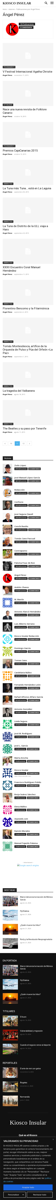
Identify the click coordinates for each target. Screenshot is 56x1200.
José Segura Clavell (23, 514)
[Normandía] (10, 1101)
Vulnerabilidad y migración (31, 1031)
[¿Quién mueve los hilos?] (10, 929)
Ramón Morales (22, 831)
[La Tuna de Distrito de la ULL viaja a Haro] (28, 210)
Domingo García (22, 648)
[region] (28, 1168)
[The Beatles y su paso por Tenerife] (28, 412)
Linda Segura (20, 721)
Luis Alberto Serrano (24, 624)
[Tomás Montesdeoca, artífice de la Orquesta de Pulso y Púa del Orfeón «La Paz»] (28, 330)
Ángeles (23, 1083)
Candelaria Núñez (23, 672)
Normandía (25, 1097)
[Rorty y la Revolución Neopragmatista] (10, 943)
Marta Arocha (21, 758)
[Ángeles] (10, 1086)
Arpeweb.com (21, 819)
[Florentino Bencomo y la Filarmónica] (28, 292)
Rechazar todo (39, 1195)
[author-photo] (12, 29)
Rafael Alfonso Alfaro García (28, 697)
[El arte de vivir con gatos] (10, 1072)
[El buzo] (10, 1021)
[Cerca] (53, 1139)
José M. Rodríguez (23, 733)
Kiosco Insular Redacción (26, 636)
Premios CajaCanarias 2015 (20, 150)
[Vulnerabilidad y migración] (10, 1035)
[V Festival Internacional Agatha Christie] (28, 55)
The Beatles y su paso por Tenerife (24, 428)
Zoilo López (20, 465)
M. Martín (19, 599)
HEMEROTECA (8, 184)
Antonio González (23, 709)
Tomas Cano (20, 660)
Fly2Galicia (24, 911)
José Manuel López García (27, 477)
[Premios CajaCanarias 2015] (28, 134)
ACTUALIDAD (8, 105)
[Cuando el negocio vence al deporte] (10, 1049)
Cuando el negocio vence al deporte (35, 1045)
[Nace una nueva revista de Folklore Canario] (28, 93)
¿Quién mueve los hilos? (30, 925)
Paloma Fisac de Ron (24, 563)
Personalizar (13, 1195)
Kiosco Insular (21, 770)
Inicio (5, 9)
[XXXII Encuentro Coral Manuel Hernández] (28, 251)
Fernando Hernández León (27, 684)
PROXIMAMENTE (9, 67)
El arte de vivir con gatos (30, 1068)
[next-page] (29, 443)
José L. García (21, 745)
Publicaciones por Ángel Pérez (28, 9)
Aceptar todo (28, 1187)
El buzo (23, 1017)
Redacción (19, 490)
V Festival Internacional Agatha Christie (27, 71)
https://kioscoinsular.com (22, 776)
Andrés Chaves (21, 587)
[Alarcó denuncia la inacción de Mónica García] (10, 901)
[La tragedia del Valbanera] (28, 374)
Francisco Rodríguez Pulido (27, 782)
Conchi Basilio (21, 526)
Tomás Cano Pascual (24, 538)
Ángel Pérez (7, 75)
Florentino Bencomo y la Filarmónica (26, 308)
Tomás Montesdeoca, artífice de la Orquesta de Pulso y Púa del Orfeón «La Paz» (28, 350)
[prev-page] (5, 443)
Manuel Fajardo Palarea (26, 843)
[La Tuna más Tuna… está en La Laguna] (28, 172)
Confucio (18, 502)
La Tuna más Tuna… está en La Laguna (27, 188)
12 (23, 443)
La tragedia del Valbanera (19, 390)
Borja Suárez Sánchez (25, 794)
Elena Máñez (20, 806)
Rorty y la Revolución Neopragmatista (36, 939)
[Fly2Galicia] (10, 915)
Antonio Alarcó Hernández (27, 611)
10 (11, 443)
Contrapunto (20, 550)
